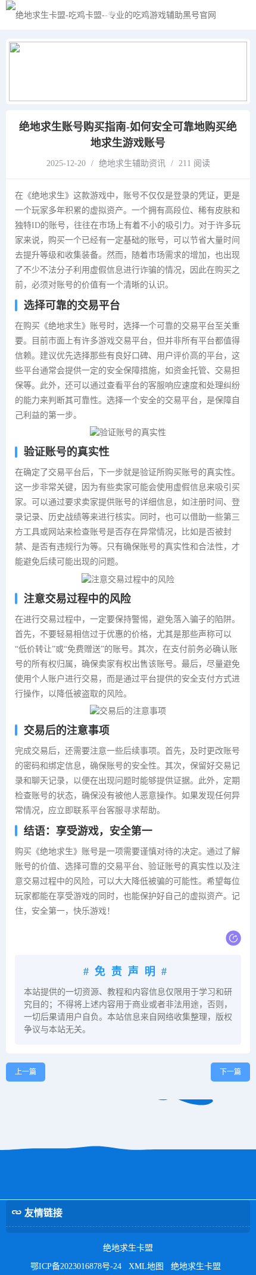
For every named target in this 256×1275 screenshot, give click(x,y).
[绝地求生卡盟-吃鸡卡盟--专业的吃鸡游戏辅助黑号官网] (111, 15)
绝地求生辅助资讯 (132, 163)
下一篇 (230, 1072)
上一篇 (25, 1072)
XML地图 (146, 1266)
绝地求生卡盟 (196, 1266)
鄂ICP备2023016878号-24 (75, 1266)
